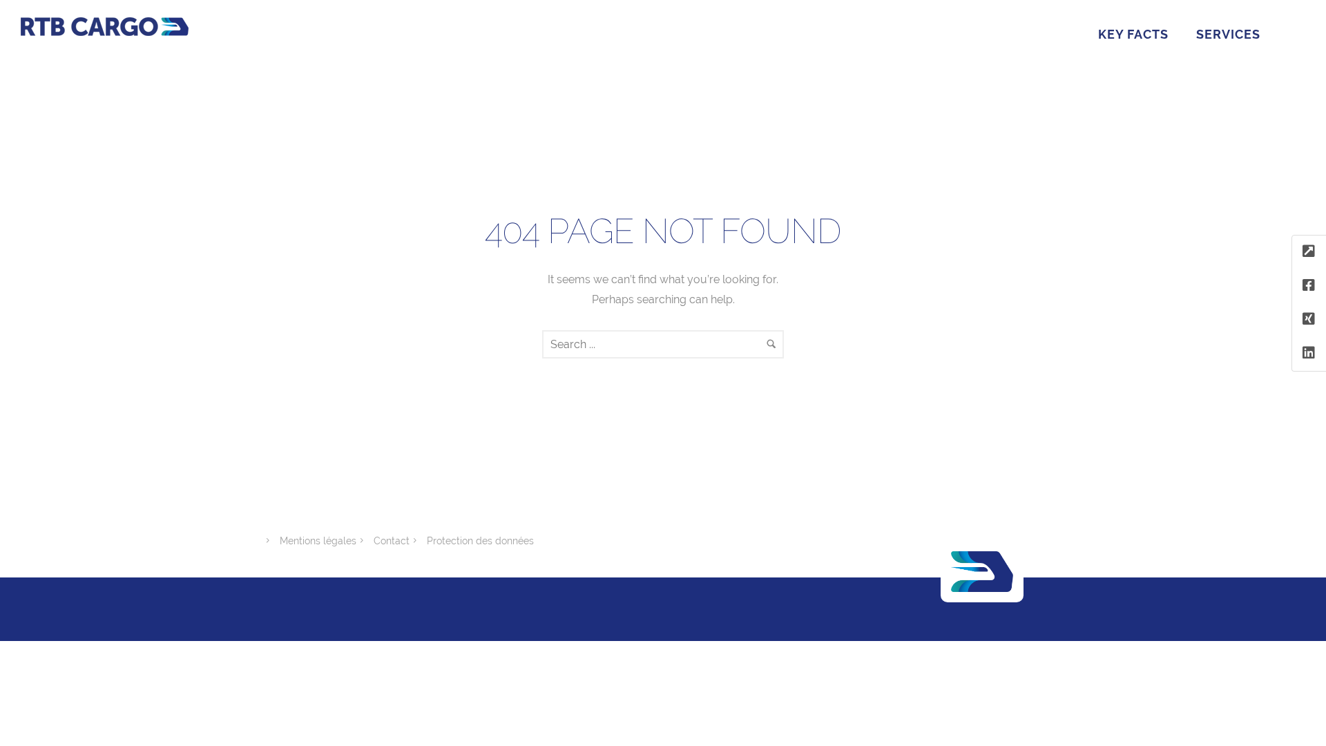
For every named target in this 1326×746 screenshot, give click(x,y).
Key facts (1133, 34)
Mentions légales (318, 540)
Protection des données (480, 540)
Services (1228, 34)
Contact (392, 540)
